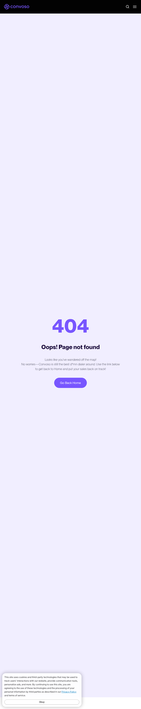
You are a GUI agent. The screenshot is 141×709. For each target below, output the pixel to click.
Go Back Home (70, 383)
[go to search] (127, 6)
